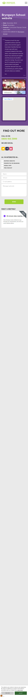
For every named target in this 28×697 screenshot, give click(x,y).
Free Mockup (8, 168)
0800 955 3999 (9, 138)
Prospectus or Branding (12, 163)
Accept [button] (21, 693)
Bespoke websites (9, 161)
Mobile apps (7, 165)
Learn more (20, 690)
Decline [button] (7, 693)
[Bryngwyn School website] (14, 86)
